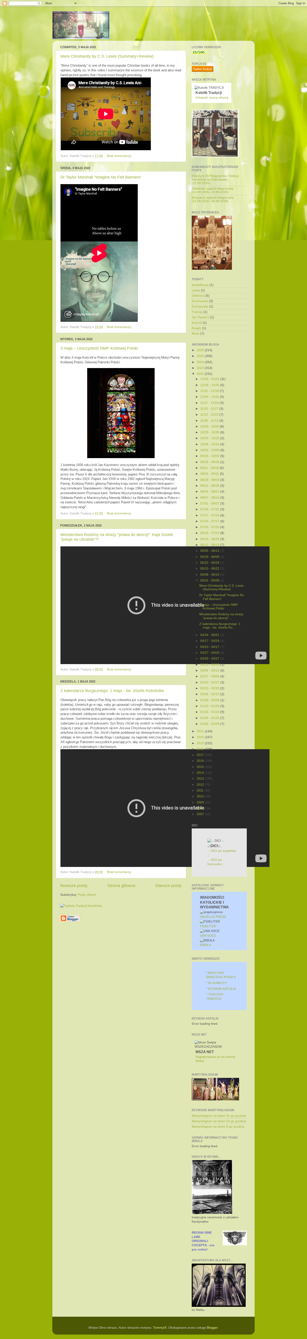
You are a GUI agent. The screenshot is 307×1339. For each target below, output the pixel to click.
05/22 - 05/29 (210, 562)
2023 (201, 368)
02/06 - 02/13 (210, 694)
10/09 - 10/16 (210, 444)
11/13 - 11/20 (209, 414)
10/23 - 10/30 (210, 432)
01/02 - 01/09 (210, 724)
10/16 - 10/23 (210, 438)
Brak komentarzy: (120, 156)
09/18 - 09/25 (210, 462)
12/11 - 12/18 (210, 391)
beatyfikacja (200, 285)
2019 (201, 743)
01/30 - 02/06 (210, 700)
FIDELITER (208, 926)
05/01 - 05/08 (210, 580)
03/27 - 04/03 (210, 652)
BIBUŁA (205, 945)
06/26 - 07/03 (210, 533)
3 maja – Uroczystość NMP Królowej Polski (99, 348)
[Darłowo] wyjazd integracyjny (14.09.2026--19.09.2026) (213, 190)
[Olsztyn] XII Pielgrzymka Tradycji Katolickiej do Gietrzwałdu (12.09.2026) (215, 179)
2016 (201, 760)
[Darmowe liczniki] (198, 53)
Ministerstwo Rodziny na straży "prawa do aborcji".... (221, 616)
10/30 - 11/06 (210, 426)
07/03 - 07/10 (210, 527)
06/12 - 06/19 (210, 545)
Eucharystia (200, 306)
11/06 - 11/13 (209, 420)
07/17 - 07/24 (210, 515)
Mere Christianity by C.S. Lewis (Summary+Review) (107, 56)
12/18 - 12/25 (210, 385)
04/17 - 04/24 (210, 640)
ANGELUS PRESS (213, 916)
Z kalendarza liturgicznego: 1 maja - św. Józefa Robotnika (112, 690)
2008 (201, 808)
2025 (201, 356)
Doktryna (198, 295)
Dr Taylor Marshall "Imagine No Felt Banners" (101, 177)
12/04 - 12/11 (210, 396)
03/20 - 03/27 (210, 658)
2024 (201, 362)
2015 (201, 767)
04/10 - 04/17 (210, 647)
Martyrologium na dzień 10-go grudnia (219, 1121)
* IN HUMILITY (216, 983)
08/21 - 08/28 (210, 485)
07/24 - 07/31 (210, 509)
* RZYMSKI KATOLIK (221, 989)
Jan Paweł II (200, 317)
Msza (195, 333)
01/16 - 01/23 (210, 712)
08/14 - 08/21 (210, 491)
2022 (201, 373)
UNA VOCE (208, 935)
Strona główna (121, 885)
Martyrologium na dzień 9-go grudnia (218, 1126)
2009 (201, 802)
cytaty (196, 290)
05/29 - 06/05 (210, 557)
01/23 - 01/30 (210, 706)
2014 (201, 772)
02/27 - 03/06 (210, 676)
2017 (201, 755)
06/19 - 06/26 (210, 539)
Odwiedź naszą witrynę (212, 97)
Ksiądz (196, 328)
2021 (201, 731)
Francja (197, 312)
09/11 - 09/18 (210, 468)
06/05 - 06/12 (210, 550)
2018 (201, 749)
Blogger (212, 1327)
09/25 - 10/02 (210, 456)
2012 (201, 784)
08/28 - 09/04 (210, 480)
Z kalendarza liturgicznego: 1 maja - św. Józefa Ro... (219, 625)
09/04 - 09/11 (210, 473)
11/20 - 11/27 (209, 408)
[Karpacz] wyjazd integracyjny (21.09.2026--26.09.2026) (213, 199)
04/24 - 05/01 (210, 635)
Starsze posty (168, 885)
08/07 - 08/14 (210, 497)
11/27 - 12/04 (210, 403)
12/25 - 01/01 (210, 379)
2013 (201, 778)
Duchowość (200, 301)
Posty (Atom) (87, 894)
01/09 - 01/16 (210, 718)
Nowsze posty (74, 885)
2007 (201, 814)
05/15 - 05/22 (210, 568)
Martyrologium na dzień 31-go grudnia (219, 1115)
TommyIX (160, 1327)
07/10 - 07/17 (210, 521)
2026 (201, 350)
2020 (201, 737)
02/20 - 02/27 (210, 682)
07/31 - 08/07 (210, 503)
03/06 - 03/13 (210, 670)
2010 (201, 796)
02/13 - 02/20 (210, 688)
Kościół (197, 322)
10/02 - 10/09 (210, 450)
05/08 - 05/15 (210, 574)
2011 (200, 790)
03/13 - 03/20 (210, 664)
